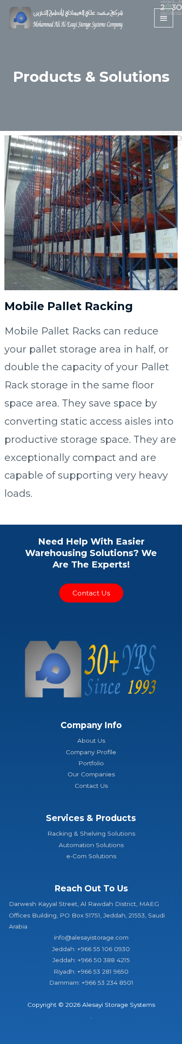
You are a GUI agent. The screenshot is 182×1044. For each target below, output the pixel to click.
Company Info (91, 725)
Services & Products (91, 818)
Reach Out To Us (91, 888)
